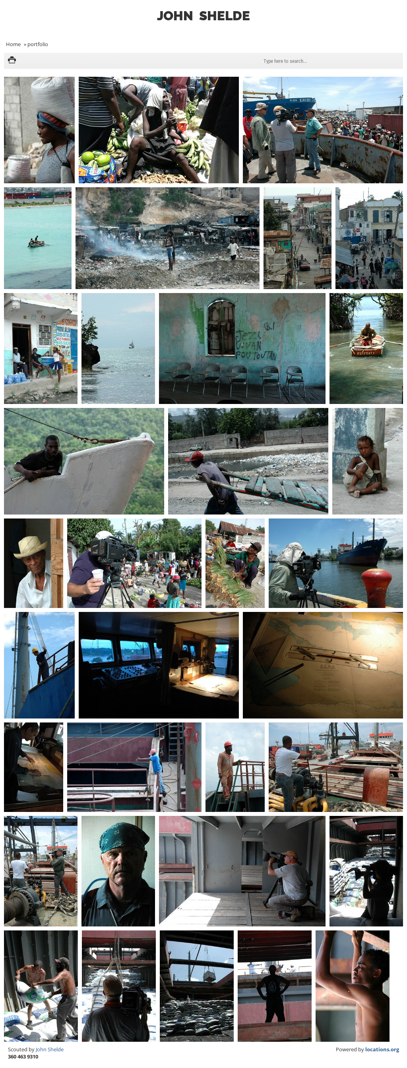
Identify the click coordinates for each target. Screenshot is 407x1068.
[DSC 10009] (366, 871)
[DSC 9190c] (242, 348)
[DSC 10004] (134, 767)
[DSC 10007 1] (118, 871)
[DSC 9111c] (41, 348)
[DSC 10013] (275, 986)
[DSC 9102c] (369, 238)
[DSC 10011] (119, 986)
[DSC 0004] (39, 130)
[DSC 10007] (41, 871)
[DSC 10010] (41, 986)
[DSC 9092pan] (168, 238)
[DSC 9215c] (366, 348)
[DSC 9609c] (84, 461)
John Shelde (50, 1049)
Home (13, 44)
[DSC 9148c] (118, 348)
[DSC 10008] (242, 871)
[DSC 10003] (33, 767)
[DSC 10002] (323, 665)
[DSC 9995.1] (235, 563)
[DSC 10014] (353, 986)
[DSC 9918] (33, 563)
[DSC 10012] (197, 986)
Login (397, 26)
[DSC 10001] (39, 665)
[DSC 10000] (336, 563)
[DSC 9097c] (297, 238)
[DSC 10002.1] (159, 665)
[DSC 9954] (134, 563)
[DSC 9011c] (159, 130)
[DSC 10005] (235, 767)
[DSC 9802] (248, 461)
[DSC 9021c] (323, 130)
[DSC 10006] (336, 767)
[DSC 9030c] (38, 238)
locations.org (382, 1049)
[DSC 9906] (367, 461)
